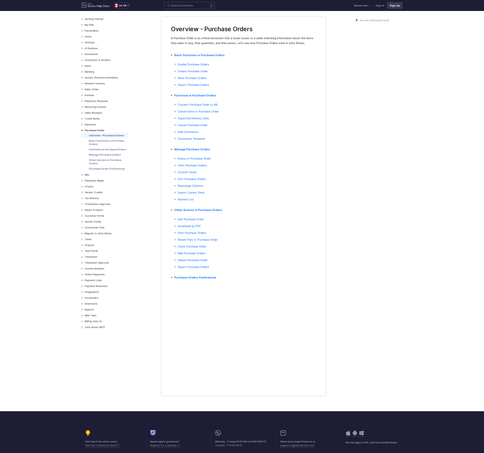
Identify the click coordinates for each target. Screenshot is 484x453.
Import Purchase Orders (193, 85)
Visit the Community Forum (101, 445)
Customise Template (191, 138)
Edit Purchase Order (191, 219)
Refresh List (186, 199)
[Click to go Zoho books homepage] (88, 5)
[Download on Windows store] (361, 435)
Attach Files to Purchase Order (198, 239)
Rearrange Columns (190, 186)
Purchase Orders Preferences (195, 277)
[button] (119, 5)
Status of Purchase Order (194, 158)
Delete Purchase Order (193, 260)
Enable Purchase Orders (193, 64)
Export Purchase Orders (193, 267)
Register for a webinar (164, 445)
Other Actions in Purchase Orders (105, 161)
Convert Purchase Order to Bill (197, 104)
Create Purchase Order (193, 71)
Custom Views (187, 172)
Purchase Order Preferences (107, 168)
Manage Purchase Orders (105, 154)
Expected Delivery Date (193, 118)
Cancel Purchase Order (193, 125)
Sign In (380, 5)
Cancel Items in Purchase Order (198, 111)
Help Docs (103, 6)
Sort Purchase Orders (192, 179)
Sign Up (395, 5)
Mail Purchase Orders (191, 253)
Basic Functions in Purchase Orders (106, 142)
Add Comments (188, 132)
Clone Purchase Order (192, 246)
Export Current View (191, 192)
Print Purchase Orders (192, 233)
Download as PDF (189, 226)
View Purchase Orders (192, 78)
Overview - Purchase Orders (106, 135)
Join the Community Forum (374, 20)
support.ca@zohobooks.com (297, 445)
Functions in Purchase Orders (107, 149)
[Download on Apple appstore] (355, 435)
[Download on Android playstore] (348, 435)
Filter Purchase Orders (192, 165)
